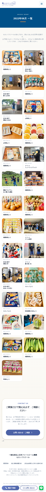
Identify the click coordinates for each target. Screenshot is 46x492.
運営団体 (5, 463)
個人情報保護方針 (16, 463)
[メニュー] (41, 3)
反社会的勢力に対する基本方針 (34, 463)
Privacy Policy (36, 483)
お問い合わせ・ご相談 (21, 432)
